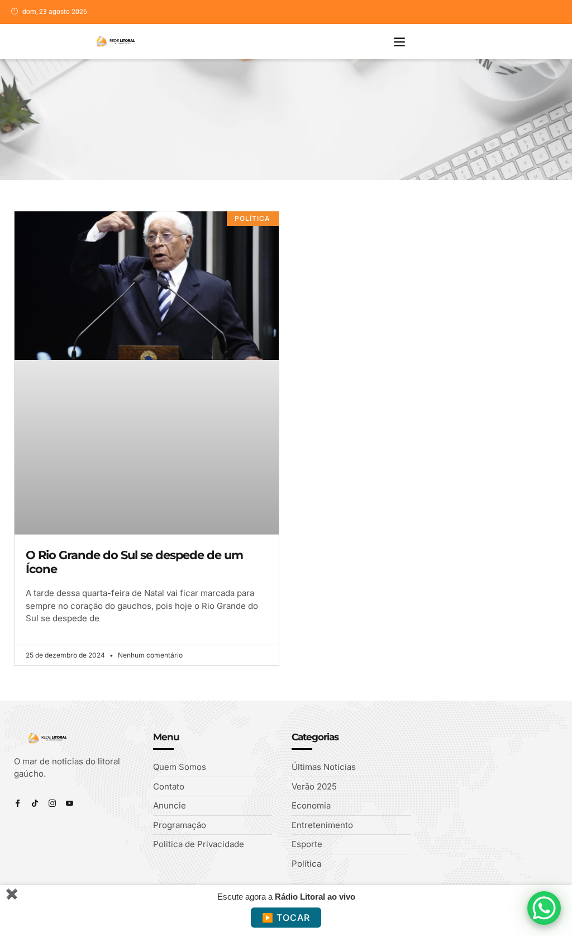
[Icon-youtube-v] (69, 803)
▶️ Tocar (286, 917)
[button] (399, 41)
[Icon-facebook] (17, 803)
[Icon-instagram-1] (52, 803)
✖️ (12, 894)
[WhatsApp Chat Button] (544, 908)
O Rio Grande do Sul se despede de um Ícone (134, 562)
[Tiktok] (35, 803)
